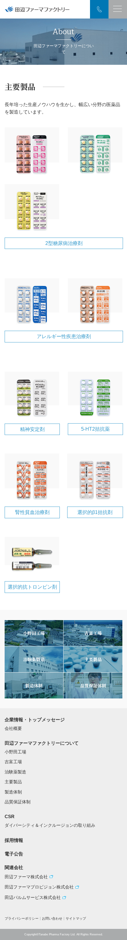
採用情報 (14, 840)
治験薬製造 (15, 771)
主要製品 (13, 781)
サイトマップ (76, 918)
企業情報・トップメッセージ (35, 719)
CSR (9, 816)
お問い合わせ (52, 918)
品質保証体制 (18, 801)
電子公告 (14, 853)
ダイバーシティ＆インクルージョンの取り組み (50, 825)
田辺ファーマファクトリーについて (42, 743)
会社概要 (13, 728)
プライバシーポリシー (22, 918)
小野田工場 (15, 751)
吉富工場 (13, 761)
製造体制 (13, 791)
